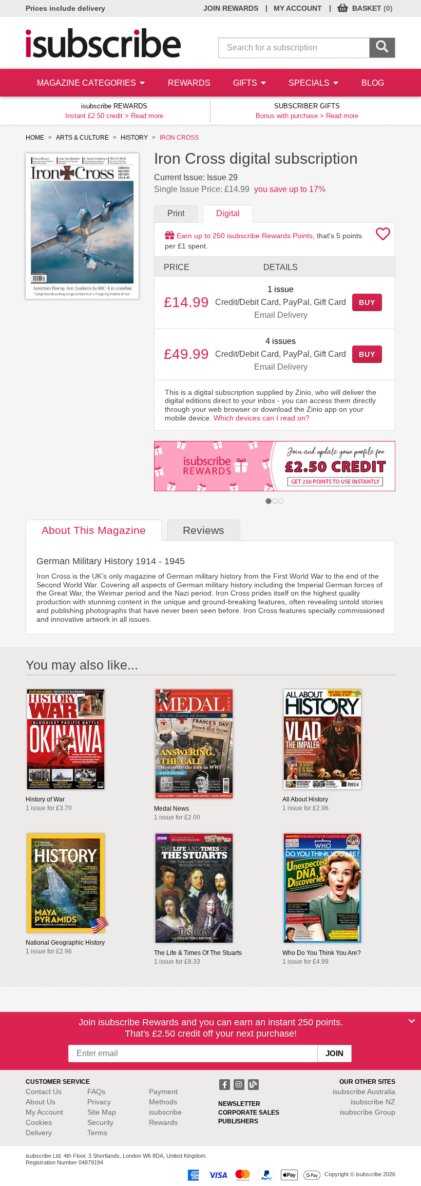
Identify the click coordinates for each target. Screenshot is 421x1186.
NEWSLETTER (239, 1103)
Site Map (101, 1112)
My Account (44, 1112)
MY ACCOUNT (298, 8)
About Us (40, 1102)
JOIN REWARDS (230, 8)
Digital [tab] (228, 213)
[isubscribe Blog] (253, 1083)
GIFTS (246, 83)
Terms (97, 1132)
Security (100, 1122)
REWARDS (189, 83)
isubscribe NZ (373, 1102)
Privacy (99, 1102)
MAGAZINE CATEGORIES (87, 83)
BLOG (372, 83)
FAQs (96, 1091)
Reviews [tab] (203, 530)
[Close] (412, 1021)
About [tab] (94, 530)
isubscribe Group (367, 1112)
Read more (147, 116)
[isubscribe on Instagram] (240, 1083)
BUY (367, 302)
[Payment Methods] (252, 1175)
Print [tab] (175, 213)
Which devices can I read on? (262, 418)
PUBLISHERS (238, 1121)
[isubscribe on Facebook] (225, 1083)
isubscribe (364, 1091)
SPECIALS (310, 83)
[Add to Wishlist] (383, 237)
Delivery (39, 1132)
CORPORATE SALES (248, 1112)
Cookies (39, 1122)
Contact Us (44, 1091)
